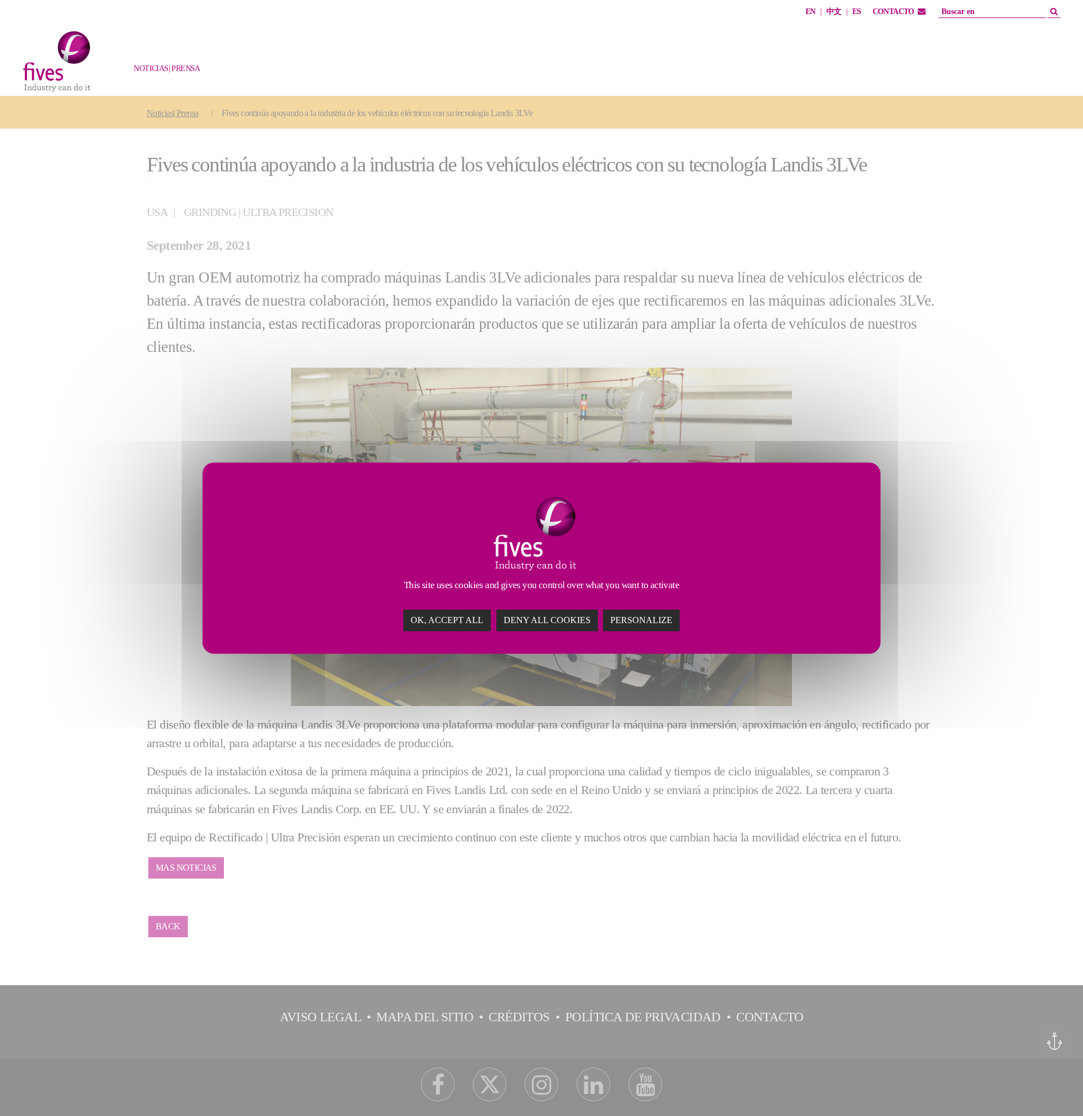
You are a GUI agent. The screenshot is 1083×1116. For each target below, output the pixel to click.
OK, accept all (447, 620)
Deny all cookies (547, 620)
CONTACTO (893, 11)
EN (810, 11)
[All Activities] (194, 74)
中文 (834, 11)
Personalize (641, 620)
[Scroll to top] (1053, 1086)
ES (856, 11)
